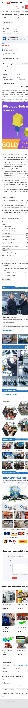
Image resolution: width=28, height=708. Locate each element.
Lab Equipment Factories (9, 686)
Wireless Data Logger (8, 693)
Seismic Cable (19, 693)
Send (15, 578)
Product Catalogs (23, 665)
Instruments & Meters (10, 11)
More (3, 696)
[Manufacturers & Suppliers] (14, 2)
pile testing (18, 668)
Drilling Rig (4, 671)
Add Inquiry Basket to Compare (10, 58)
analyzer (4, 668)
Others (17, 671)
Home (3, 11)
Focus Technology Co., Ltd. (19, 701)
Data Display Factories (8, 689)
